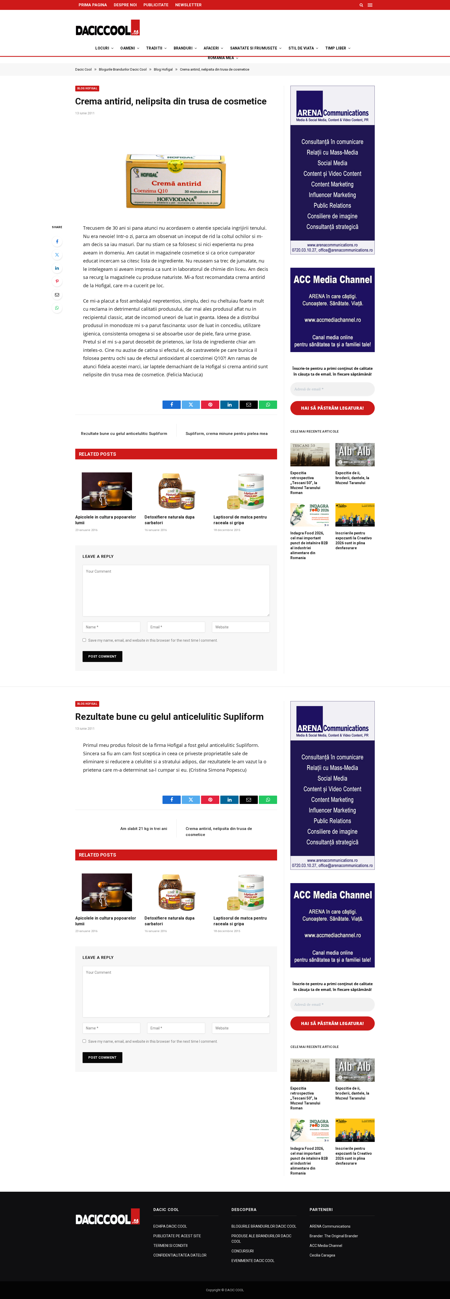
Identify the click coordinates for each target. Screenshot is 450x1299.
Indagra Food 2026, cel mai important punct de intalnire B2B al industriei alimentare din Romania (309, 545)
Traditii (154, 48)
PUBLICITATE (155, 5)
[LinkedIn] (57, 268)
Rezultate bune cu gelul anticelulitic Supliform (124, 433)
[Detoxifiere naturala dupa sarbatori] (176, 491)
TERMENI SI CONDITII (170, 1246)
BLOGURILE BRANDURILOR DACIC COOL (264, 1226)
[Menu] (370, 5)
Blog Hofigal (87, 88)
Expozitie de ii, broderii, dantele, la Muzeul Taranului (352, 478)
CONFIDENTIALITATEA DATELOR (180, 1255)
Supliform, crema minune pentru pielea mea (227, 433)
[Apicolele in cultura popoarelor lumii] (107, 491)
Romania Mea (221, 58)
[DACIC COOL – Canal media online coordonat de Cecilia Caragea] (107, 27)
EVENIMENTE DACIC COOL (253, 1261)
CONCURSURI (243, 1251)
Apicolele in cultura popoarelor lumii (105, 520)
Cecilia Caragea (322, 1255)
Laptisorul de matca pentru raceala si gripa (240, 520)
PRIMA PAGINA (93, 5)
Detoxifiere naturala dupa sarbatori (170, 520)
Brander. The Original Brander (334, 1236)
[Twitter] (57, 254)
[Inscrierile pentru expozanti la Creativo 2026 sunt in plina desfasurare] (355, 515)
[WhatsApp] (57, 308)
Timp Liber (335, 48)
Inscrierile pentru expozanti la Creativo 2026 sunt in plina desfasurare (353, 540)
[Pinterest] (57, 281)
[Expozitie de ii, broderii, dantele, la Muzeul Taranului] (355, 454)
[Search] (361, 5)
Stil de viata (301, 48)
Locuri (102, 48)
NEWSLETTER (188, 5)
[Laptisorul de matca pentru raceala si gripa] (245, 491)
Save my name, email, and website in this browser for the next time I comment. (153, 640)
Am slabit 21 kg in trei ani (143, 828)
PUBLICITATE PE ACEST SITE (177, 1236)
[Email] (57, 294)
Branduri (183, 48)
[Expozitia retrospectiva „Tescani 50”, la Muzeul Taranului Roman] (310, 454)
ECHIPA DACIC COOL (170, 1226)
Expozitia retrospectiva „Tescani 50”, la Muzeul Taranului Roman (305, 483)
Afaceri (211, 48)
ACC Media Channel (326, 1246)
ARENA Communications (330, 1226)
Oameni (127, 48)
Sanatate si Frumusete (253, 48)
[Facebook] (57, 241)
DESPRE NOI (125, 5)
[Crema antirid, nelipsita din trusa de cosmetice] (176, 168)
